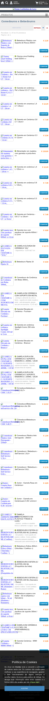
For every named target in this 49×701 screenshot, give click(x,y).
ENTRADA (37, 28)
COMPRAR (43, 50)
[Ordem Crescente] (43, 28)
